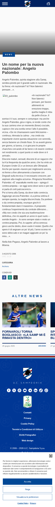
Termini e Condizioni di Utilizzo (27, 429)
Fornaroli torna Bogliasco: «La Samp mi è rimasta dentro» (24, 335)
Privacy (33, 503)
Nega (27, 489)
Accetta (27, 481)
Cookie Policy (22, 503)
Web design (27, 440)
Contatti (27, 412)
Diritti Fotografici (27, 435)
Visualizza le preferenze (27, 497)
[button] (50, 455)
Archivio (5, 266)
